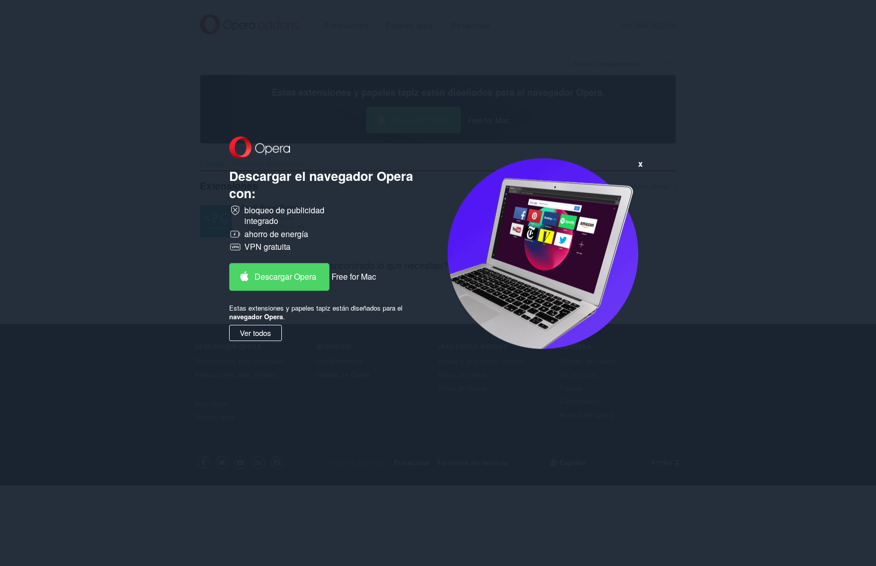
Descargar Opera (285, 276)
